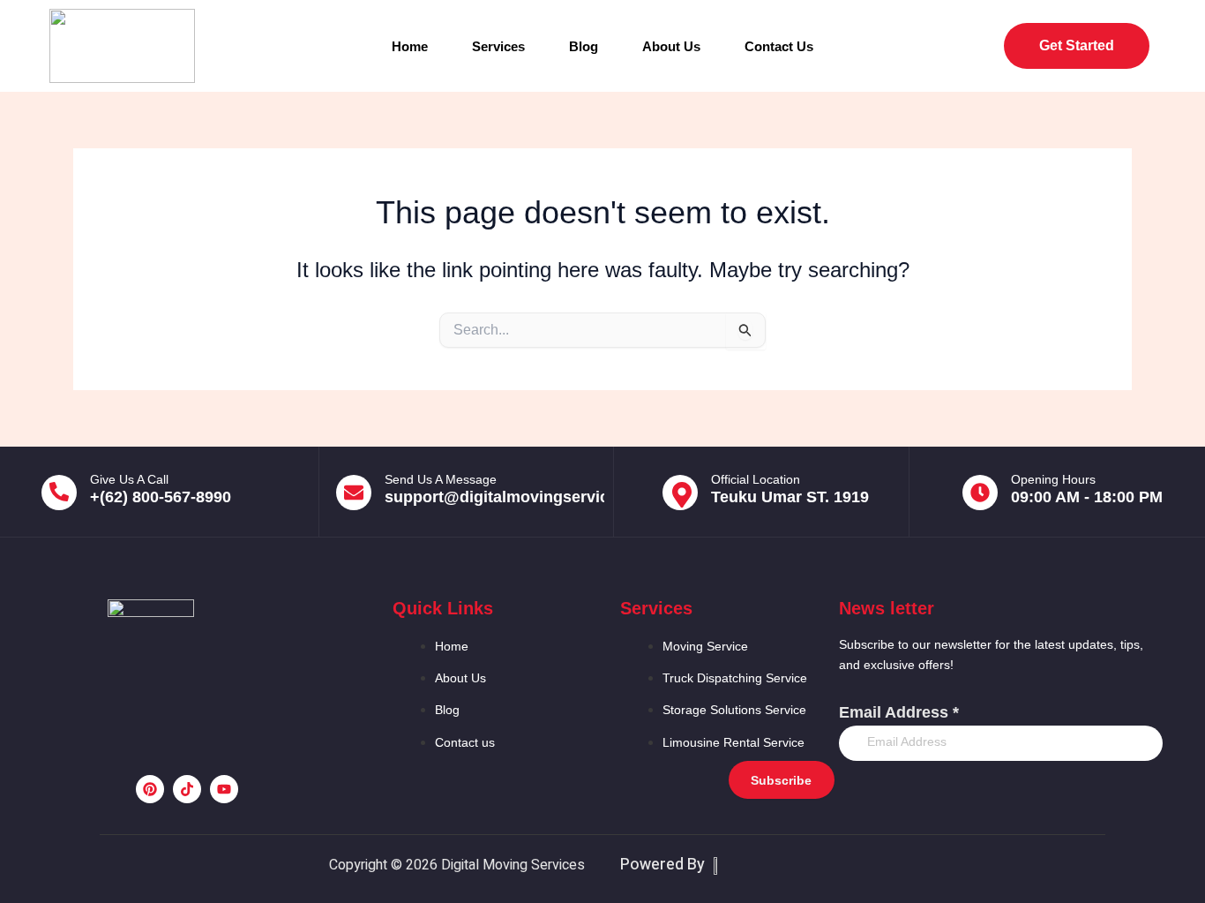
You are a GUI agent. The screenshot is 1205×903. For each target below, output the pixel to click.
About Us (671, 46)
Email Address (899, 712)
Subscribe (781, 780)
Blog (583, 46)
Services (498, 46)
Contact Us (779, 46)
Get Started (1076, 45)
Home (410, 46)
